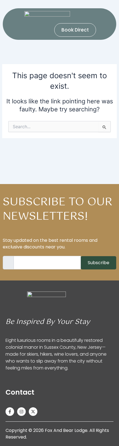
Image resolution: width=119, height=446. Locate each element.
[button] (27, 30)
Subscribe (98, 262)
